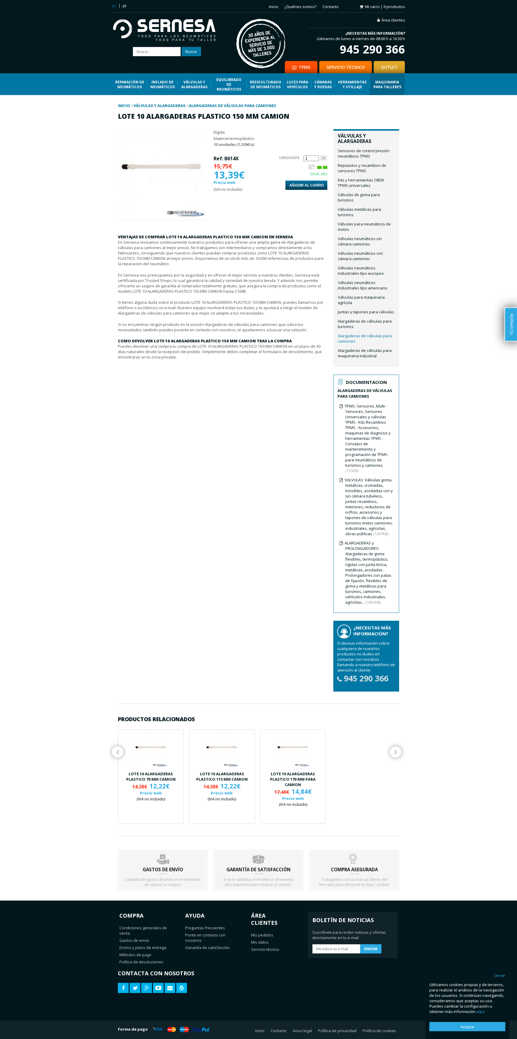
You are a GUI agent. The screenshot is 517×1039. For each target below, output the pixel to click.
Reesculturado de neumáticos (265, 84)
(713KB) (368, 438)
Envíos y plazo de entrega (142, 947)
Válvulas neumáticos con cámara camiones (360, 256)
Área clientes (393, 20)
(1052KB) (368, 572)
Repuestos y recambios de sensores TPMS (362, 168)
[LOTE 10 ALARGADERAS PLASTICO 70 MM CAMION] (150, 750)
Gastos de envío (134, 940)
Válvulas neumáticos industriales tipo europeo (361, 270)
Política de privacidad (337, 1030)
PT (124, 5)
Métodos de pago (135, 954)
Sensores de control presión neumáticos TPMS (364, 153)
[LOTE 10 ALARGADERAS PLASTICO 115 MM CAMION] (222, 750)
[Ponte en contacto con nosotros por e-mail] (170, 988)
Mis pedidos (262, 935)
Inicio (273, 6)
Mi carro (385, 6)
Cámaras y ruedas (323, 84)
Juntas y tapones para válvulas (366, 312)
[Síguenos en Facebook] (123, 988)
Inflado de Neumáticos (162, 84)
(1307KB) (369, 506)
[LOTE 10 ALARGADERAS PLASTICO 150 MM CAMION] (162, 217)
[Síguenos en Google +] (146, 988)
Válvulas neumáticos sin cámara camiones (360, 241)
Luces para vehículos (297, 84)
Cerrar (499, 975)
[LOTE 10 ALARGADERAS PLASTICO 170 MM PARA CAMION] (293, 750)
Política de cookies (379, 1030)
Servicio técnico (265, 949)
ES (114, 5)
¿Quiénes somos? (300, 6)
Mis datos (260, 942)
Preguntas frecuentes (205, 927)
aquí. (480, 1011)
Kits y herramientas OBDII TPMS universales (361, 182)
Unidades (289, 157)
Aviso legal (302, 1030)
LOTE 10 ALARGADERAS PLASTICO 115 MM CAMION (222, 776)
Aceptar (467, 1026)
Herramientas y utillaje (352, 84)
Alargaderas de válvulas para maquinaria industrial (365, 353)
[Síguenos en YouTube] (158, 988)
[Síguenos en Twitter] (135, 988)
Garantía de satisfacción (207, 947)
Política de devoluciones (141, 962)
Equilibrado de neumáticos (228, 84)
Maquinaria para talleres (387, 84)
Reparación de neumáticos (129, 84)
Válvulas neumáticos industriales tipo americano (362, 285)
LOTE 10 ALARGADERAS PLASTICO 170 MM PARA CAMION (293, 779)
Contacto (331, 6)
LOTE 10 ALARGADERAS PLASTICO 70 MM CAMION (151, 776)
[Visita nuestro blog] (181, 988)
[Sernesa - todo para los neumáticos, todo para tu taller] (168, 30)
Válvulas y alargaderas (194, 84)
